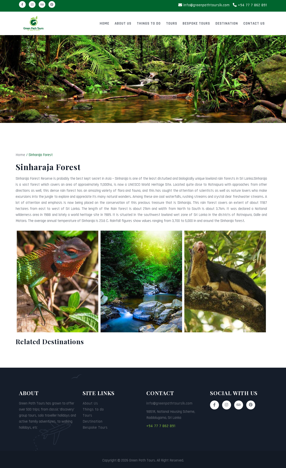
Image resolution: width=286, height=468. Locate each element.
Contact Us (254, 23)
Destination (226, 23)
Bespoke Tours (196, 23)
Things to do (149, 23)
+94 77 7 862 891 (252, 5)
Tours (171, 23)
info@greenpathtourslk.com (206, 5)
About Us (123, 23)
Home (104, 23)
